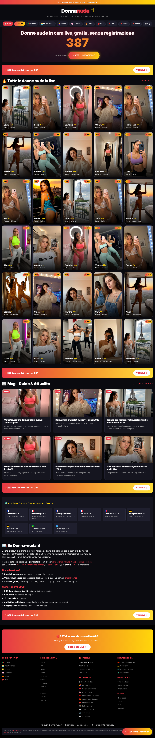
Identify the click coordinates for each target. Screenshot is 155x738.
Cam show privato (86, 669)
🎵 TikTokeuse (84, 713)
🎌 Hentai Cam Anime (87, 689)
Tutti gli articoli (123, 682)
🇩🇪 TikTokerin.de (123, 666)
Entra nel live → (77, 647)
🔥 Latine (89, 24)
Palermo (43, 676)
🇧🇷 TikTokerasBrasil (125, 669)
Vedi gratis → (91, 2)
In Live (20, 24)
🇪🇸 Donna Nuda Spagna (88, 699)
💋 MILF (101, 24)
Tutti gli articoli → (142, 384)
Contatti (120, 708)
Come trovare (122, 685)
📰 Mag (147, 24)
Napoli (74, 562)
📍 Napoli (136, 24)
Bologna (43, 683)
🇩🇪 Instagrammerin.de (126, 662)
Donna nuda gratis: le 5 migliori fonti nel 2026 (77, 420)
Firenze (88, 562)
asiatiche (49, 564)
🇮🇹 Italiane (32, 24)
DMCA (119, 705)
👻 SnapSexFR (84, 716)
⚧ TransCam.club (86, 682)
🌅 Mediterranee (47, 24)
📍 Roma (112, 24)
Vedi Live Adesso (85, 55)
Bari (41, 690)
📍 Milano (124, 24)
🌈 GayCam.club (85, 685)
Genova (43, 680)
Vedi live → (147, 81)
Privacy (120, 701)
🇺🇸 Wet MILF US (85, 692)
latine (57, 564)
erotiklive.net (71, 578)
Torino (81, 562)
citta (54, 562)
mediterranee (31, 564)
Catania (43, 693)
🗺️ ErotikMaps (123, 673)
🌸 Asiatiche (76, 24)
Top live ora (83, 666)
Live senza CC (84, 673)
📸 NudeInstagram (86, 706)
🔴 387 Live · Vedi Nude (138, 731)
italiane (20, 564)
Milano (67, 562)
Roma (60, 562)
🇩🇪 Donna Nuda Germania (89, 696)
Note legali (121, 698)
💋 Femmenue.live (86, 702)
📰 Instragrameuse (86, 709)
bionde (41, 564)
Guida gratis (122, 689)
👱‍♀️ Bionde (62, 24)
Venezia (43, 697)
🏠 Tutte (8, 24)
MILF (75, 564)
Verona (43, 700)
